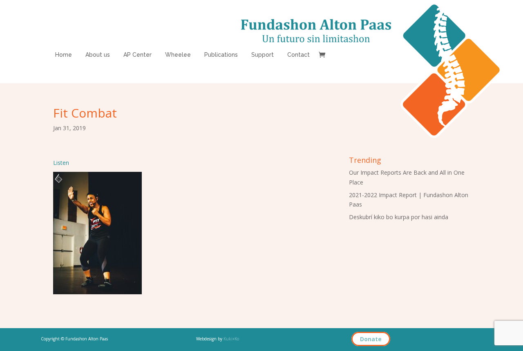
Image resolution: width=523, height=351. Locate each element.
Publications (221, 55)
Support (262, 55)
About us (97, 55)
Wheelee (178, 55)
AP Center (137, 55)
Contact (298, 55)
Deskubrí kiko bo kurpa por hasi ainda (398, 217)
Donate (371, 339)
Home (63, 55)
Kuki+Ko (231, 339)
